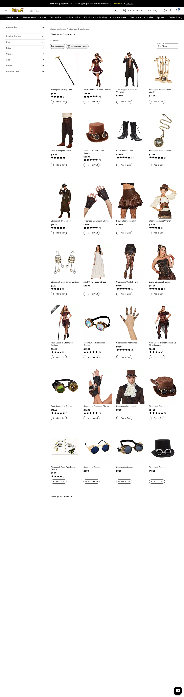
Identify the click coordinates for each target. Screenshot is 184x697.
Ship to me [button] (59, 46)
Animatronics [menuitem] (73, 17)
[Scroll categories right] (182, 17)
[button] (25, 36)
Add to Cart (60, 102)
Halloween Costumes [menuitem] (34, 17)
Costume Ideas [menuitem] (118, 17)
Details (129, 3)
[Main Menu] (6, 10)
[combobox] (73, 10)
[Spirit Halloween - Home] (18, 11)
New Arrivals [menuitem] (13, 17)
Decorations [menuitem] (56, 17)
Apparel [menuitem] (161, 17)
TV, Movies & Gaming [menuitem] (95, 17)
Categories (11, 27)
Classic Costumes (58, 29)
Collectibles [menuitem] (175, 17)
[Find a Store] (165, 10)
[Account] (171, 10)
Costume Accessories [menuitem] (141, 17)
